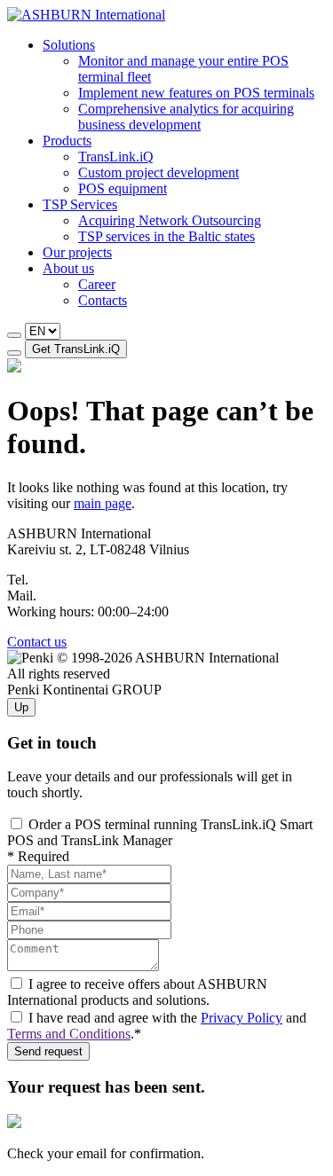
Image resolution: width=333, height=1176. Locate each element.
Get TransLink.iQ (76, 349)
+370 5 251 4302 (80, 579)
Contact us (37, 641)
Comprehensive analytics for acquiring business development (186, 116)
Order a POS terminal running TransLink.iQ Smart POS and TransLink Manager (160, 832)
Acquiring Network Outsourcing (169, 220)
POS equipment (122, 188)
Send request (48, 1051)
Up (21, 707)
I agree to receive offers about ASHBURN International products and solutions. (137, 991)
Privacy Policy (241, 1017)
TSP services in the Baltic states (166, 236)
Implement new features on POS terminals (196, 92)
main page (102, 503)
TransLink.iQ (116, 156)
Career (96, 284)
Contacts (102, 300)
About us (68, 268)
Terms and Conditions (69, 1033)
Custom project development (158, 172)
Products (67, 140)
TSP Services (80, 204)
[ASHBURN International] (86, 14)
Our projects (77, 252)
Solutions (69, 44)
